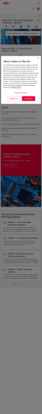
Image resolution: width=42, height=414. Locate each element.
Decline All (13, 98)
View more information (20, 92)
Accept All (28, 98)
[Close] (38, 58)
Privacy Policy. (16, 87)
